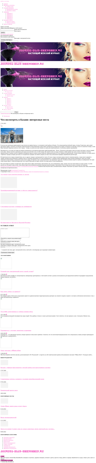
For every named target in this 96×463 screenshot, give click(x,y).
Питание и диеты (11, 10)
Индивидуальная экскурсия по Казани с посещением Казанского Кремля (19, 166)
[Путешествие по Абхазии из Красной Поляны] (9, 219)
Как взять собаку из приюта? (10, 291)
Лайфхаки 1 (10, 13)
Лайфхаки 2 (10, 14)
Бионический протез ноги (9, 390)
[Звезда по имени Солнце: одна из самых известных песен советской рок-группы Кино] (4, 426)
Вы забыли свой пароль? (7, 34)
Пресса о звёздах (8, 24)
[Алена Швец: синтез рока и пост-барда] (4, 403)
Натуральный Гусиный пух (18, 170)
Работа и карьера (11, 22)
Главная (6, 3)
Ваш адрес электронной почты (22, 38)
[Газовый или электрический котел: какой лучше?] (6, 268)
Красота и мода (10, 21)
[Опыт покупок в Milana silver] (6, 347)
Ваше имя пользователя (20, 29)
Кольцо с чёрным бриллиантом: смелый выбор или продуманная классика (25, 367)
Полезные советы (8, 20)
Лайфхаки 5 (10, 18)
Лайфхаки (6, 12)
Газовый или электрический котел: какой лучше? (17, 271)
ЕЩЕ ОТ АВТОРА (24, 174)
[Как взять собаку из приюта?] (6, 288)
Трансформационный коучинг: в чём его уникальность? (19, 190)
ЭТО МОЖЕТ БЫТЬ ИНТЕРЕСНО (10, 174)
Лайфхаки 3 (10, 16)
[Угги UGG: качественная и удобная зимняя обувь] (6, 308)
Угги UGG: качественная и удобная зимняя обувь (17, 312)
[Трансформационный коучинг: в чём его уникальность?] (9, 187)
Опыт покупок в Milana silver (11, 350)
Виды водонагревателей (8, 417)
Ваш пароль (17, 31)
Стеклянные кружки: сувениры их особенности (16, 206)
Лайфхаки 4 (10, 17)
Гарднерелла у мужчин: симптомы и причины (16, 330)
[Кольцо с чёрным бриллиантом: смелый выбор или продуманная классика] (4, 364)
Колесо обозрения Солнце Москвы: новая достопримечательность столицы (29, 171)
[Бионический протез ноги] (4, 387)
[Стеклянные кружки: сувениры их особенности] (9, 203)
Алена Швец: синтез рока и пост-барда (14, 406)
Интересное (7, 113)
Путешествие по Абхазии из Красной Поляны (15, 222)
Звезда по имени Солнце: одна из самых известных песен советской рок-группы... (28, 429)
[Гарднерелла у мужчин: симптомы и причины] (6, 327)
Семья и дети (10, 6)
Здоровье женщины (9, 7)
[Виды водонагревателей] (4, 414)
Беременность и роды (12, 9)
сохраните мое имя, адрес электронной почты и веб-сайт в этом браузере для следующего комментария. (28, 249)
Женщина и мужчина (9, 5)
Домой (2, 113)
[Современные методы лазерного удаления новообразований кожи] (4, 376)
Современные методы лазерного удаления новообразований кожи (22, 379)
